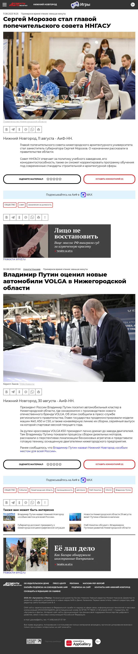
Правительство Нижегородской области (24, 121)
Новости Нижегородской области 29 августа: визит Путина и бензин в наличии (108, 515)
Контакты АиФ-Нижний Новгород (112, 587)
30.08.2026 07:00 (12, 269)
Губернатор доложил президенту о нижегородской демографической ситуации (41, 526)
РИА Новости (27, 384)
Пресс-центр (59, 583)
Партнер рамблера (53, 641)
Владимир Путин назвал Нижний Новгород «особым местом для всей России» (41, 515)
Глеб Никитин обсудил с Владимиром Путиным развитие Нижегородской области (107, 526)
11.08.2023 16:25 (10, 13)
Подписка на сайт (81, 587)
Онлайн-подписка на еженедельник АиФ (46, 587)
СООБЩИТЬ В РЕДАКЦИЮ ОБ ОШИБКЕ (42, 591)
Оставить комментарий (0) (109, 179)
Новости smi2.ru (14, 259)
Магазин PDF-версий (93, 583)
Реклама (74, 583)
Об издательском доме (36, 583)
